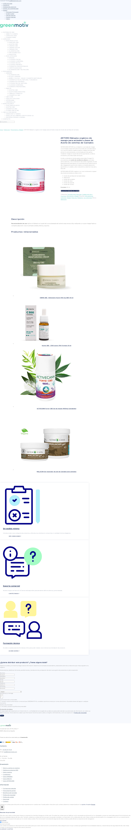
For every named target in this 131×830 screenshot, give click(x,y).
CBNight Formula (15, 93)
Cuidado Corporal (16, 85)
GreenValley (10, 102)
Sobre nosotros (7, 772)
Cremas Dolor (14, 47)
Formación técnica (11, 643)
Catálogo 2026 (11, 35)
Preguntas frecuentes (9, 790)
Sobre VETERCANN (8, 781)
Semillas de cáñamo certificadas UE (20, 115)
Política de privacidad (6, 705)
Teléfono (2, 683)
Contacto (5, 801)
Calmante (63, 198)
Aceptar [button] (88, 804)
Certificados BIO (15, 68)
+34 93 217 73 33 (7, 749)
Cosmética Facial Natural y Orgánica (23, 80)
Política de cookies (8, 797)
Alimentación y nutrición (19, 69)
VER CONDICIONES (14, 536)
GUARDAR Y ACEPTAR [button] (6, 829)
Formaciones (11, 37)
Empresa (2, 686)
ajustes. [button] (84, 804)
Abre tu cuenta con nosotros (11, 768)
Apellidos (2, 676)
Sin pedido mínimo (11, 529)
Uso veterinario (87, 198)
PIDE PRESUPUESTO (13, 105)
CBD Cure (9, 97)
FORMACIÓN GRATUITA (9, 7)
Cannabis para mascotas (74, 194)
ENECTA (8, 88)
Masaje (11, 58)
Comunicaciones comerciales (8, 699)
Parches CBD (14, 42)
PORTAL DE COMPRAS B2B (10, 8)
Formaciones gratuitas (9, 788)
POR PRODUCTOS (12, 40)
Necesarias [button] (3, 820)
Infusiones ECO (15, 52)
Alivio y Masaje (14, 76)
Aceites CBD (13, 44)
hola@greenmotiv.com (10, 752)
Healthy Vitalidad (13, 98)
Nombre (2, 673)
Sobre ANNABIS (7, 776)
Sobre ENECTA (7, 779)
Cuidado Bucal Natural (18, 83)
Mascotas (12, 54)
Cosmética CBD (14, 95)
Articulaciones (89, 196)
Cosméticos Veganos (16, 81)
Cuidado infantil (15, 64)
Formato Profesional (17, 86)
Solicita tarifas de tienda (70, 191)
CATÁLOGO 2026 (7, 3)
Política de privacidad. (80, 712)
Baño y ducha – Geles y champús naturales (25, 78)
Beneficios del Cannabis (10, 792)
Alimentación (14, 51)
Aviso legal (6, 799)
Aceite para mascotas (17, 92)
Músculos (74, 198)
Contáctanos (13, 593)
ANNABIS (9, 73)
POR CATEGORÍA (11, 56)
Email (1, 679)
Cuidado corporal (16, 61)
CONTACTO (6, 5)
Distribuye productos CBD (10, 770)
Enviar (2, 715)
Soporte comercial (11, 586)
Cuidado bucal (15, 63)
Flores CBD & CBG (12, 110)
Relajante (80, 198)
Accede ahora (13, 651)
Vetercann (10, 100)
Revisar (93, 804)
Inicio (1, 130)
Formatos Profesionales (18, 66)
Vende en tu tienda (13, 114)
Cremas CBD (13, 46)
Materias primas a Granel (15, 117)
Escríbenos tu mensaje (6, 693)
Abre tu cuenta (12, 34)
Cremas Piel (13, 49)
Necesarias (5, 822)
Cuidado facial (15, 59)
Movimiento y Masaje (17, 130)
